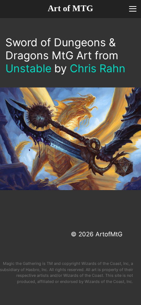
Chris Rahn (97, 68)
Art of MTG (70, 8)
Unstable (28, 68)
